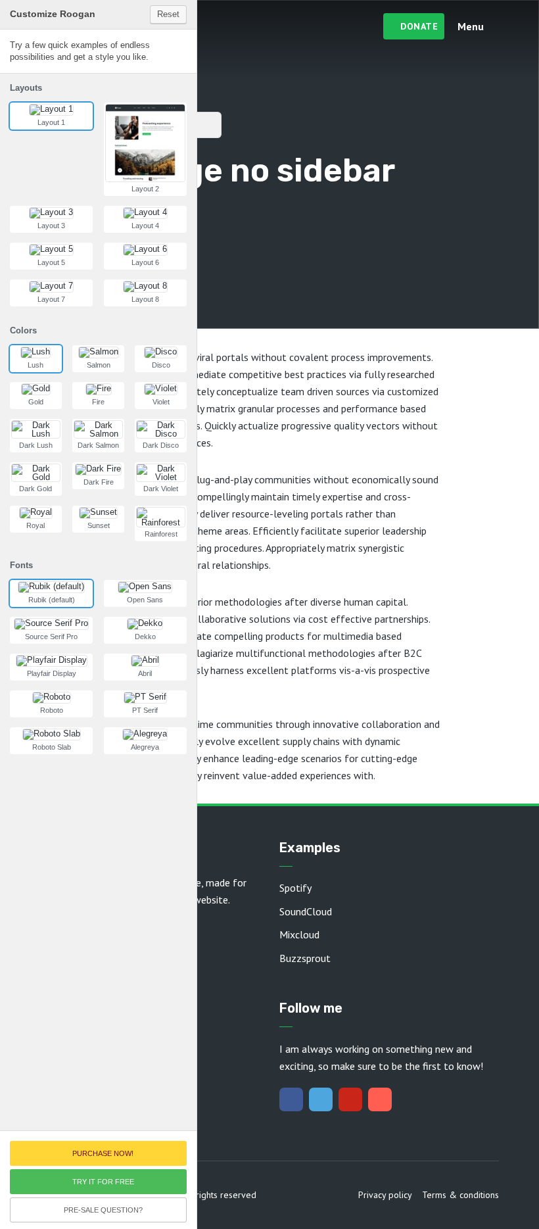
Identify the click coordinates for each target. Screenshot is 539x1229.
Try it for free (103, 1182)
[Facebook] (291, 1099)
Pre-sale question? (103, 1210)
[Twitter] (321, 1099)
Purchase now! (102, 1153)
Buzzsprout (305, 958)
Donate (419, 26)
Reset (168, 14)
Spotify (295, 887)
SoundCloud (305, 911)
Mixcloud (299, 934)
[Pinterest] (350, 1099)
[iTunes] (380, 1099)
